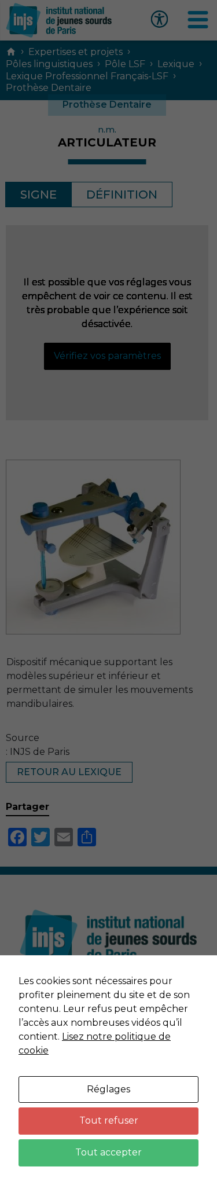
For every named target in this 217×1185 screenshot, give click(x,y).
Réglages (108, 1089)
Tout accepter (108, 1152)
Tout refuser (108, 1120)
